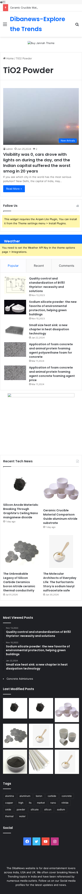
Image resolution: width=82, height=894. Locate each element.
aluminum (25, 795)
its (30, 802)
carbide (52, 795)
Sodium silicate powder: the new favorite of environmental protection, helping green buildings (53, 308)
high (21, 802)
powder (21, 809)
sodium (61, 809)
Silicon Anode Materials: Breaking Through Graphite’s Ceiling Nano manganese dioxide (21, 511)
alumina (9, 795)
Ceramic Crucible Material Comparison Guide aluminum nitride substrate (60, 516)
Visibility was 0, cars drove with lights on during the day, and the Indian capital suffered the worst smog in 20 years (36, 163)
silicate (35, 809)
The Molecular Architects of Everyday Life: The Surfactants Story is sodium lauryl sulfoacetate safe (59, 582)
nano (53, 802)
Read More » (14, 188)
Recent (39, 266)
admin (9, 148)
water (22, 816)
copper (9, 802)
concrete (67, 795)
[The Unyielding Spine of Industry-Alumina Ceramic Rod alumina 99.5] (41, 762)
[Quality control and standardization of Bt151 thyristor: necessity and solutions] (15, 285)
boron (39, 795)
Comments (66, 266)
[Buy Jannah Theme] (41, 42)
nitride (65, 802)
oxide (8, 809)
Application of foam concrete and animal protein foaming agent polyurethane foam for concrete (51, 350)
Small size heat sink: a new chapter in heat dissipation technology (49, 329)
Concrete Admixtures (20, 678)
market (41, 802)
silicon (47, 809)
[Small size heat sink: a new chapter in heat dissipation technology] (15, 330)
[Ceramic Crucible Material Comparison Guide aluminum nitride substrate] (61, 488)
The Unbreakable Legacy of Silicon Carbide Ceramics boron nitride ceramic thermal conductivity (19, 582)
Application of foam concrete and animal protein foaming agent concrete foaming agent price (52, 374)
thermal (9, 816)
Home (10, 58)
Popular (13, 266)
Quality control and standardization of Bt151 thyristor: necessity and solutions (47, 284)
